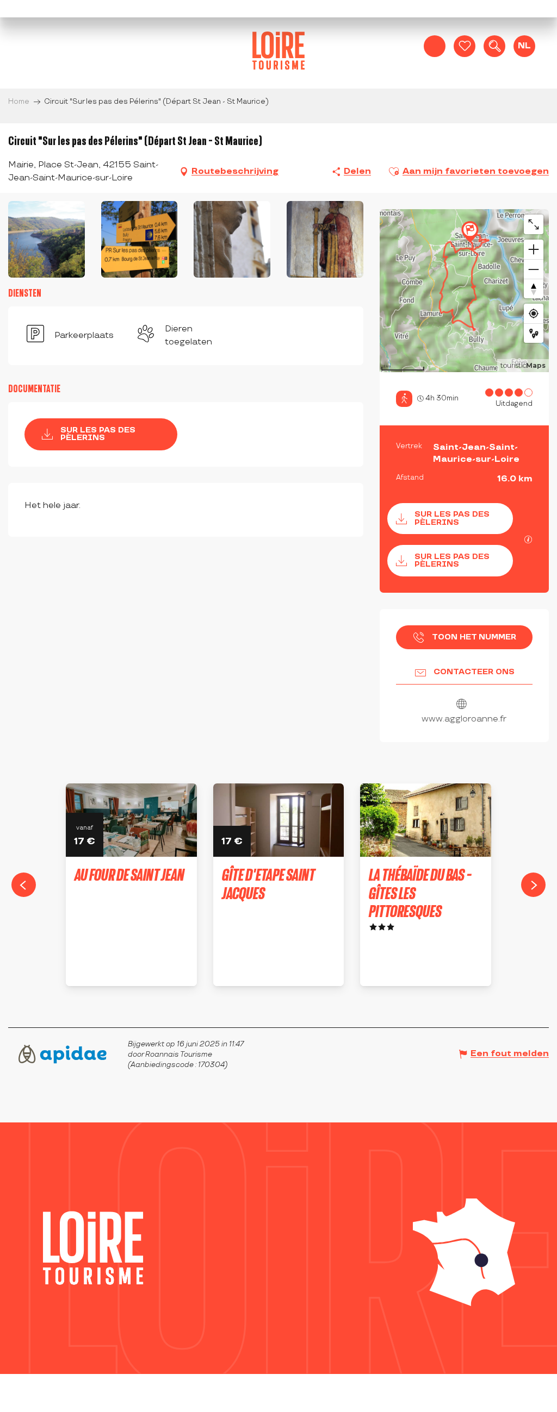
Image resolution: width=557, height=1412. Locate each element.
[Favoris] (464, 46)
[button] (494, 46)
